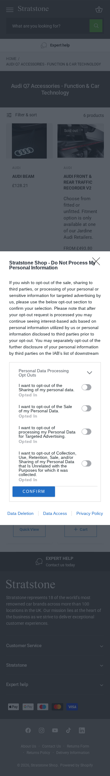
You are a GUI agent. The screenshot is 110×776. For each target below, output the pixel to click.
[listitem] (55, 373)
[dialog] (55, 388)
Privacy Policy (89, 513)
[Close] (98, 263)
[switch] (86, 387)
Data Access (55, 513)
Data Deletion (20, 513)
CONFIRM (34, 491)
